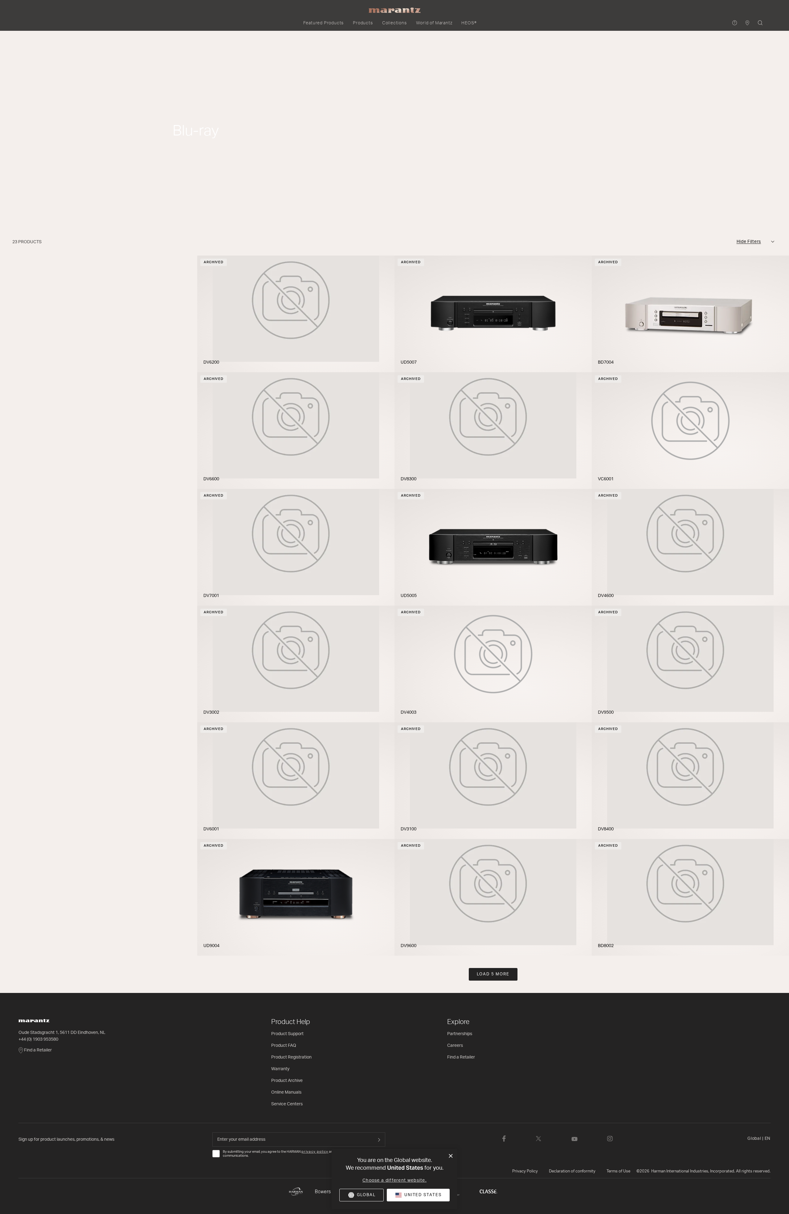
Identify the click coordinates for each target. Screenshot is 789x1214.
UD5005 (409, 596)
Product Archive (287, 1081)
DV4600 (606, 596)
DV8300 (408, 479)
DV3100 (408, 829)
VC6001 (606, 479)
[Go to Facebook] (504, 1138)
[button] (323, 23)
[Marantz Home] (394, 10)
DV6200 (211, 362)
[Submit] (379, 1139)
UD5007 (409, 362)
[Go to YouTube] (574, 1138)
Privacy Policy (525, 1171)
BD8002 (606, 946)
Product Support (287, 1034)
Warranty (280, 1069)
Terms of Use (618, 1171)
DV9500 (606, 712)
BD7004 (606, 362)
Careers (455, 1045)
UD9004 (211, 946)
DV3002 (211, 712)
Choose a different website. (394, 1180)
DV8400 (606, 829)
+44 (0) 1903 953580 (38, 1039)
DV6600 (211, 479)
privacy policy (314, 1151)
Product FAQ (283, 1045)
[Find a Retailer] (747, 23)
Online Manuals (286, 1092)
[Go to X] (538, 1138)
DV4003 (408, 712)
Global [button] (759, 1138)
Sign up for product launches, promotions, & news (66, 1139)
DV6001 (211, 829)
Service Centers (287, 1104)
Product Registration (291, 1057)
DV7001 (211, 596)
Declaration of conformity (572, 1171)
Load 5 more (493, 974)
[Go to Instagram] (610, 1138)
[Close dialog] (450, 1156)
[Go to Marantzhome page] (141, 1020)
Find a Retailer (38, 1050)
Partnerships (459, 1034)
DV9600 (408, 946)
